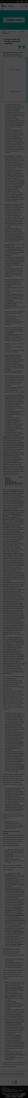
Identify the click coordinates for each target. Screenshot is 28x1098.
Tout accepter (14, 1096)
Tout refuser (8, 1096)
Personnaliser (20, 1096)
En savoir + (23, 1094)
